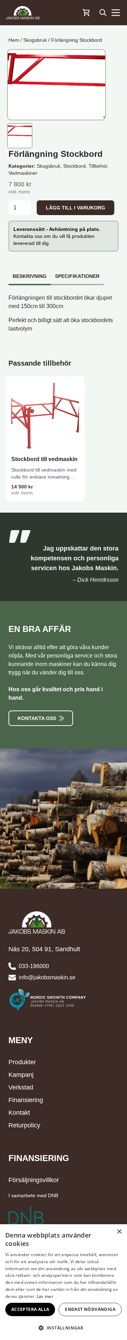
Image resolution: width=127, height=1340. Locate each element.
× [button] (119, 1231)
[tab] (29, 272)
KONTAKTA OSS (37, 718)
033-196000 (34, 966)
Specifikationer (77, 276)
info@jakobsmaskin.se (47, 977)
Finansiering (25, 1100)
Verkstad (20, 1087)
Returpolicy (24, 1125)
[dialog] (63, 1282)
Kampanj (21, 1074)
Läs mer (45, 1296)
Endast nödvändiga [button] (90, 1309)
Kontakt (19, 1112)
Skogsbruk (35, 40)
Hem (13, 40)
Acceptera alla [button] (30, 1309)
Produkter (22, 1062)
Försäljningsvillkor (33, 1180)
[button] (63, 1328)
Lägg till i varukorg (75, 208)
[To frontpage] (23, 12)
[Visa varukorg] (86, 13)
